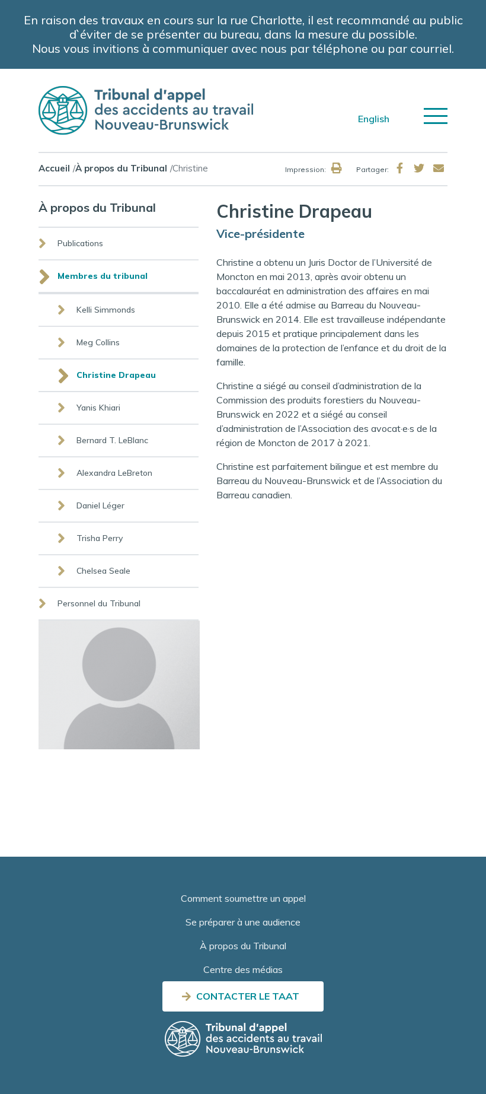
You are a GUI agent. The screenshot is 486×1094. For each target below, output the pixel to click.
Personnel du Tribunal (98, 603)
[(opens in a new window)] (399, 168)
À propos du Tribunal (121, 168)
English (373, 119)
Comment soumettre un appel (243, 898)
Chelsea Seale (103, 570)
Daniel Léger (100, 505)
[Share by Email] (438, 168)
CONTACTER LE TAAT (247, 996)
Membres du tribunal (102, 276)
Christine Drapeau (116, 375)
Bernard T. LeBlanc (112, 440)
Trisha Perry (99, 538)
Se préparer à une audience (243, 922)
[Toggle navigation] (435, 116)
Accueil (54, 168)
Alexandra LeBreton (114, 473)
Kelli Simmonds (105, 309)
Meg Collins (98, 342)
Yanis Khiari (98, 407)
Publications (80, 243)
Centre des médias (243, 969)
